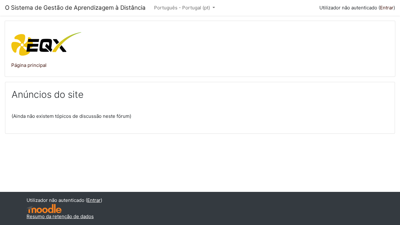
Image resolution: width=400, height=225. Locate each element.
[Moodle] (44, 208)
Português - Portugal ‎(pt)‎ (182, 8)
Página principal (29, 65)
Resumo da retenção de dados (60, 216)
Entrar (386, 8)
